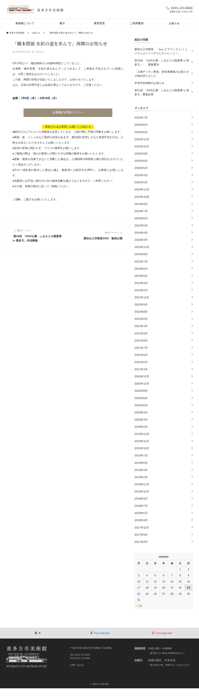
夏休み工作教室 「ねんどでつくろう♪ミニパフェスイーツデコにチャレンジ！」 (161, 51)
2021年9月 (141, 333)
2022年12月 (141, 297)
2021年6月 (141, 354)
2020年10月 (141, 383)
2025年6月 (141, 160)
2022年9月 (141, 304)
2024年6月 (141, 218)
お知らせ (174, 23)
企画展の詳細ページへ (68, 112)
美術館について (24, 23)
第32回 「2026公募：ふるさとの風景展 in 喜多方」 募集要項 (161, 62)
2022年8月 (141, 311)
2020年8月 (141, 390)
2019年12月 (141, 433)
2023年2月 (141, 290)
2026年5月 (141, 132)
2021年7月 (141, 347)
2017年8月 (141, 541)
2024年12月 (141, 189)
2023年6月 (141, 268)
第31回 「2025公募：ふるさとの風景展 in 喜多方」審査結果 (161, 92)
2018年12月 (141, 484)
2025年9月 (141, 153)
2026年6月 (141, 124)
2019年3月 (141, 470)
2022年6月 (141, 318)
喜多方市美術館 (101, 684)
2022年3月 (141, 326)
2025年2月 (141, 182)
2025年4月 (141, 175)
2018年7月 (141, 505)
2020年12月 (141, 376)
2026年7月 (141, 117)
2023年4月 (141, 283)
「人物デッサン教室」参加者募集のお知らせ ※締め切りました (163, 73)
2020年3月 (141, 419)
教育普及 (99, 23)
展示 (62, 23)
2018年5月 (141, 513)
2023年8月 (141, 254)
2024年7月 (141, 211)
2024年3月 (141, 239)
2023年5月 (141, 275)
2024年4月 (141, 232)
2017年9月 (141, 534)
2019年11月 (141, 441)
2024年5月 (141, 225)
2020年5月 (141, 405)
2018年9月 (141, 498)
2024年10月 (141, 196)
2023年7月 (141, 261)
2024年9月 (141, 204)
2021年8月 (141, 340)
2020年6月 (141, 398)
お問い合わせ (77, 665)
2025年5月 (141, 168)
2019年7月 (141, 455)
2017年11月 (141, 527)
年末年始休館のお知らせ (149, 82)
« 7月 (138, 606)
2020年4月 (141, 412)
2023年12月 (141, 247)
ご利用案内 (137, 23)
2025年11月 (141, 146)
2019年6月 (141, 462)
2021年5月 (141, 362)
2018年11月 (141, 491)
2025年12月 (141, 139)
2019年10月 (141, 448)
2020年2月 (141, 426)
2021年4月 (141, 369)
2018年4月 (141, 520)
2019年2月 (141, 477)
